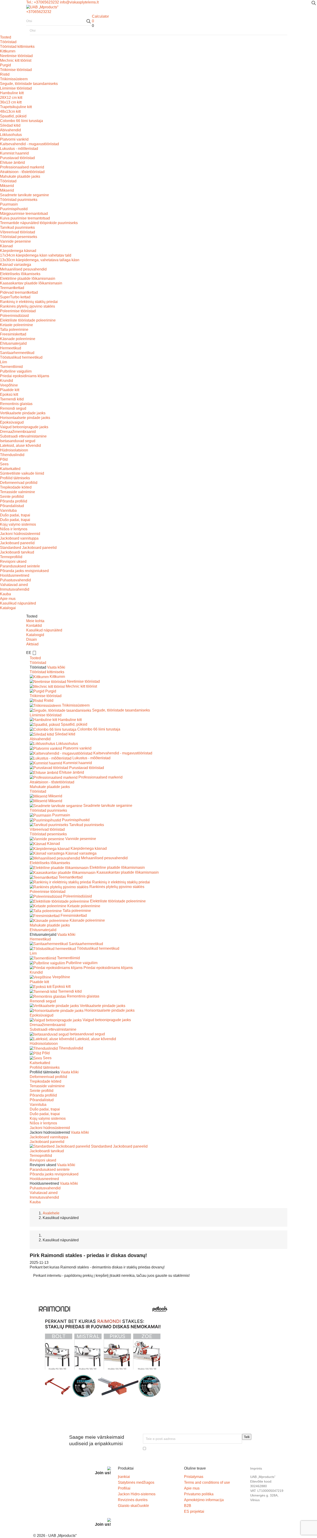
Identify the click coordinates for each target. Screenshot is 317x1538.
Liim (3, 362)
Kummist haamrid (14, 153)
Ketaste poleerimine (16, 325)
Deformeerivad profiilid (18, 483)
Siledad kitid (10, 125)
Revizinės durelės (133, 1500)
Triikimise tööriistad (16, 70)
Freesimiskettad (13, 334)
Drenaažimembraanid (18, 432)
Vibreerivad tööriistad (17, 232)
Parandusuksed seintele (20, 566)
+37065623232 (38, 12)
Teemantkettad (12, 288)
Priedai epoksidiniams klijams (24, 376)
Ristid (5, 74)
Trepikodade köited (16, 487)
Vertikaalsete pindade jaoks (22, 413)
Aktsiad (32, 644)
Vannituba (8, 510)
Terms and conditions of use (207, 1482)
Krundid (6, 381)
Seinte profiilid (12, 497)
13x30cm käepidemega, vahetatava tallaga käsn (39, 260)
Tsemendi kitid (12, 399)
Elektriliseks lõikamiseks (20, 274)
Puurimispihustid (14, 209)
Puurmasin (9, 204)
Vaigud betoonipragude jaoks (24, 427)
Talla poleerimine (14, 329)
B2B (187, 1506)
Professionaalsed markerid (22, 167)
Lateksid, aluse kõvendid (20, 445)
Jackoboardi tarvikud (17, 552)
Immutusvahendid (14, 589)
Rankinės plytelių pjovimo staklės (27, 306)
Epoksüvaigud (12, 422)
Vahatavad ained (14, 585)
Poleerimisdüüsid (14, 316)
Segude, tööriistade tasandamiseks (29, 84)
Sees (4, 464)
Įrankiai (124, 1477)
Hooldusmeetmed (14, 575)
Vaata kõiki (56, 667)
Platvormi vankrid (14, 139)
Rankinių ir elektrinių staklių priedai (29, 302)
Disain (31, 639)
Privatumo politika (198, 1494)
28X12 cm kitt (11, 98)
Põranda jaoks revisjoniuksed (24, 571)
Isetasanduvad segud (17, 441)
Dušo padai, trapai (15, 515)
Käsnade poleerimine (17, 339)
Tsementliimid (11, 367)
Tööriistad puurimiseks (18, 200)
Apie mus (8, 599)
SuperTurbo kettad (15, 297)
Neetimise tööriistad (16, 56)
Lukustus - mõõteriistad (19, 149)
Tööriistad (8, 42)
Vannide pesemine (15, 241)
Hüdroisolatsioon (14, 450)
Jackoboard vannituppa (19, 538)
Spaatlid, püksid (13, 116)
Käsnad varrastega (15, 265)
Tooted (5, 37)
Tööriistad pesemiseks (18, 237)
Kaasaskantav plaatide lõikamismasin (31, 283)
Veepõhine (9, 385)
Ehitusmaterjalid (13, 343)
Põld (4, 459)
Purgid (5, 65)
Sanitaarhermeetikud (17, 353)
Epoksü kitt (9, 394)
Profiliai (124, 1488)
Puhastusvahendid (15, 580)
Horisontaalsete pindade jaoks (25, 418)
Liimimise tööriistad (16, 88)
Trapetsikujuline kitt (16, 107)
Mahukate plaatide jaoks (20, 176)
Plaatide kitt (9, 390)
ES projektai (194, 1511)
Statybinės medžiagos (136, 1482)
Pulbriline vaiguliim (16, 371)
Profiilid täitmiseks (15, 478)
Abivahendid (10, 130)
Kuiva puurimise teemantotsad (25, 218)
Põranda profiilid (13, 501)
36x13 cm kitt (11, 102)
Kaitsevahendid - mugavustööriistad (29, 144)
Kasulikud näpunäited (18, 603)
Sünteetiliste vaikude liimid (22, 473)
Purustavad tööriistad (17, 158)
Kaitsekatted (10, 469)
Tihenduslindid (12, 455)
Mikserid (7, 186)
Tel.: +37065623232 (42, 2)
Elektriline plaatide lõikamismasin (27, 278)
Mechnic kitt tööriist (15, 60)
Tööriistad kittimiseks (17, 46)
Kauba (5, 594)
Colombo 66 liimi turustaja (21, 121)
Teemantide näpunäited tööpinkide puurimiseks (39, 223)
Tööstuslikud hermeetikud (21, 357)
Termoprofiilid (11, 557)
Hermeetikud (10, 348)
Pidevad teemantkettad (19, 292)
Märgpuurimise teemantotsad (24, 214)
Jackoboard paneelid (17, 543)
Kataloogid (35, 635)
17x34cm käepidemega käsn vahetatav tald (35, 255)
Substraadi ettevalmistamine (23, 436)
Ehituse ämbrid (12, 162)
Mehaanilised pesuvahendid (23, 269)
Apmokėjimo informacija (204, 1500)
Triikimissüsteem (14, 79)
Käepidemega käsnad (18, 251)
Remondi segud (13, 408)
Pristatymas (193, 1477)
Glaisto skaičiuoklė (133, 1506)
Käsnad (6, 246)
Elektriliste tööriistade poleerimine (28, 320)
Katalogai (8, 608)
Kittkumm (7, 51)
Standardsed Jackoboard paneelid (28, 548)
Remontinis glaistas (16, 404)
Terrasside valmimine (17, 492)
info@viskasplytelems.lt (79, 2)
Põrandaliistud (12, 506)
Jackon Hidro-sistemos (136, 1494)
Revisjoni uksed (13, 561)
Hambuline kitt (12, 93)
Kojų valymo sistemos (18, 524)
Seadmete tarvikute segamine (24, 195)
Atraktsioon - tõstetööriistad (22, 172)
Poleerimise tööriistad (18, 311)
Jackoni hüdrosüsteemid (20, 534)
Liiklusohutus (11, 135)
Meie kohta (35, 621)
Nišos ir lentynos (13, 529)
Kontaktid (34, 625)
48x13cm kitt (10, 111)
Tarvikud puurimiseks (17, 227)
